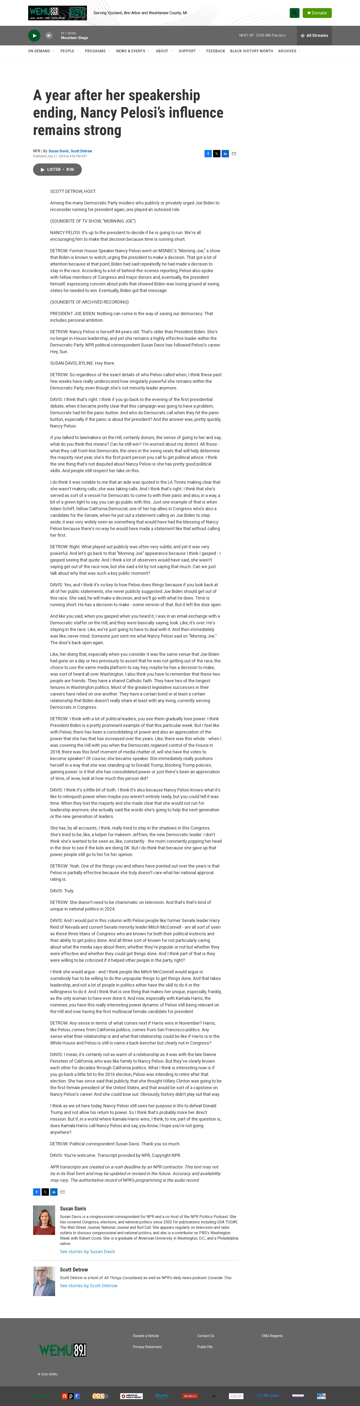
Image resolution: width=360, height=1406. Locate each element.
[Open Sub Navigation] (54, 51)
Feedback (215, 51)
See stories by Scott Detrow (88, 1285)
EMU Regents (272, 1336)
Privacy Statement (147, 1347)
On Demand (39, 51)
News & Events (130, 51)
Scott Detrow (81, 150)
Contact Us (205, 1336)
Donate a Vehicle (146, 1336)
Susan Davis (58, 150)
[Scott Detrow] (44, 1281)
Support (187, 51)
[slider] (57, 35)
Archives (287, 51)
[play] (34, 36)
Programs (95, 51)
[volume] (49, 35)
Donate (319, 12)
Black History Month (251, 51)
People (67, 51)
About (162, 51)
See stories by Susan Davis (87, 1251)
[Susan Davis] (44, 1220)
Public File (205, 1347)
